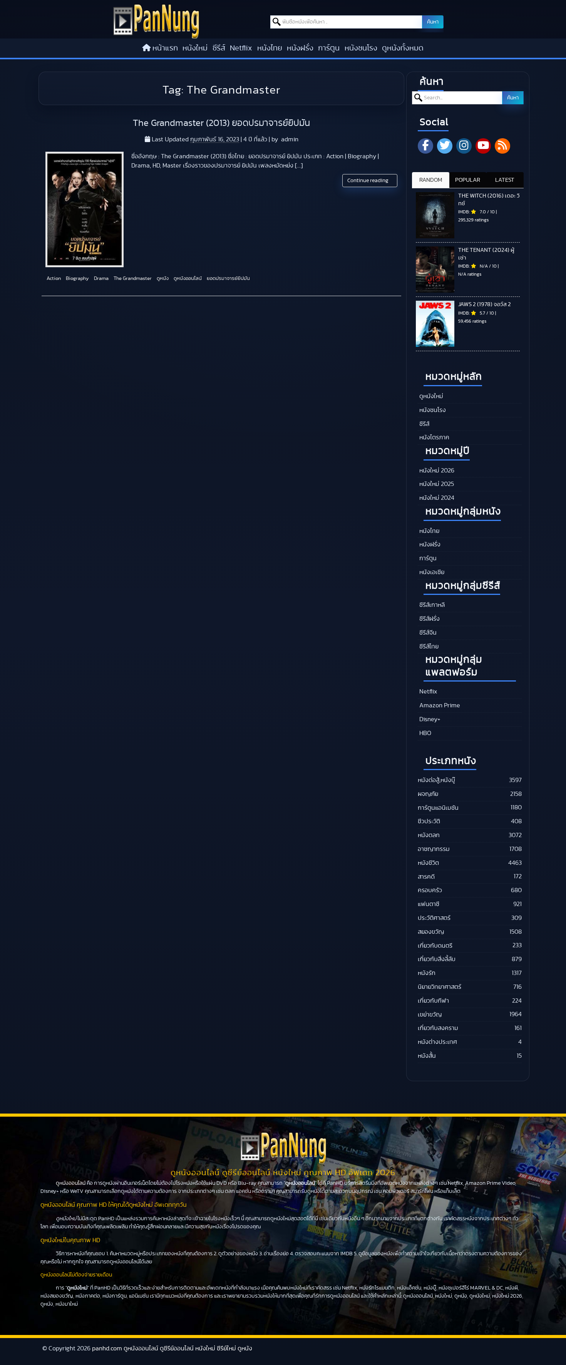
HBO (424, 733)
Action (53, 278)
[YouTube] (483, 146)
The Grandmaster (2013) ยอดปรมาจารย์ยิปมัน (221, 123)
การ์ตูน (329, 48)
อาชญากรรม (434, 849)
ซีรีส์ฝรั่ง (429, 619)
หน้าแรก (165, 48)
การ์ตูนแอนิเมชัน (438, 808)
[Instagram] (464, 146)
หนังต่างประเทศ (437, 1042)
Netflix (241, 48)
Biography (77, 278)
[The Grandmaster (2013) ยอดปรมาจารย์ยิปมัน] (84, 209)
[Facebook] (425, 146)
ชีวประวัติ (429, 821)
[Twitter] (444, 146)
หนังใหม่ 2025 (436, 484)
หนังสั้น (427, 1056)
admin (289, 139)
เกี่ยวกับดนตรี (435, 946)
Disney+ (429, 719)
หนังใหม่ (195, 48)
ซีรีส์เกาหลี (431, 605)
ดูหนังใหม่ (430, 396)
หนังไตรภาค (433, 437)
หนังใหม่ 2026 (436, 470)
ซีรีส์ (219, 48)
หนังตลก (429, 835)
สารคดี (426, 877)
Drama (101, 278)
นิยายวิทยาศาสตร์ (439, 987)
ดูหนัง (162, 278)
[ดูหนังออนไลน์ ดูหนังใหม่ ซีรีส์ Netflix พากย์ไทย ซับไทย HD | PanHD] (156, 36)
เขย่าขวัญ (430, 1015)
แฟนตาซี (428, 904)
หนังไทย (269, 48)
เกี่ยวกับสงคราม (438, 1028)
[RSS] (502, 146)
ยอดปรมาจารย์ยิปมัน (228, 278)
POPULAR (467, 180)
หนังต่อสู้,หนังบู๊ (436, 780)
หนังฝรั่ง (300, 48)
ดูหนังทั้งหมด (403, 48)
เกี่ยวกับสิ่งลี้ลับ (436, 959)
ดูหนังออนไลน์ (187, 278)
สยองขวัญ (431, 932)
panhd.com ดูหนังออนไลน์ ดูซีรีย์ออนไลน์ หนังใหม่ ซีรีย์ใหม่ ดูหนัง (172, 1348)
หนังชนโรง (361, 48)
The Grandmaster (132, 278)
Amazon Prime (439, 705)
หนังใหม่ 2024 (436, 498)
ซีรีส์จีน (427, 633)
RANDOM (430, 180)
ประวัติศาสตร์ (434, 918)
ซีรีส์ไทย (428, 646)
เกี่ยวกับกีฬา (433, 1001)
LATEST (504, 180)
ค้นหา (433, 22)
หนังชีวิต (428, 863)
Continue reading (368, 180)
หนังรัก (426, 973)
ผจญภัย (428, 794)
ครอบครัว (430, 890)
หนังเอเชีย (431, 572)
